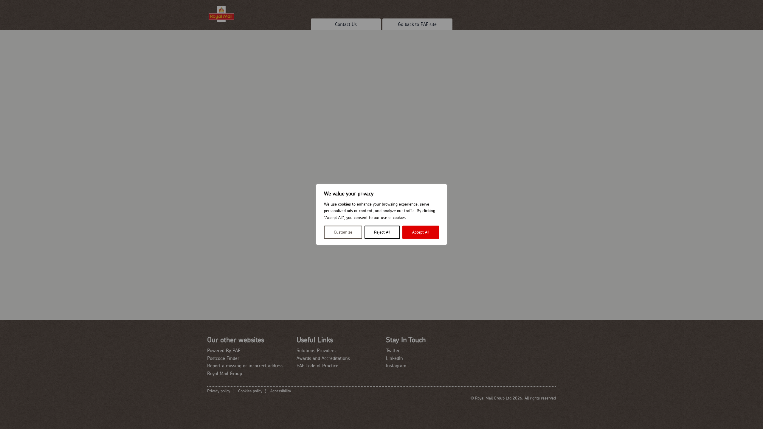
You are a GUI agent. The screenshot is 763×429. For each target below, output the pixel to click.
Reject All (382, 232)
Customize (343, 232)
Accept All (420, 232)
